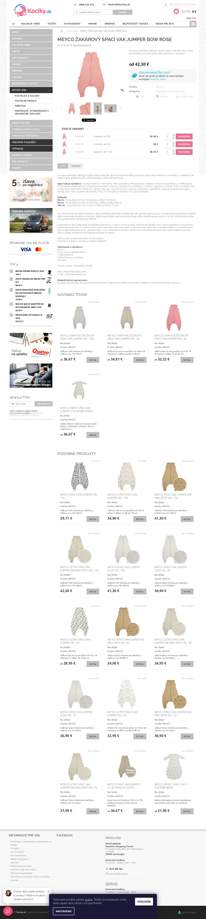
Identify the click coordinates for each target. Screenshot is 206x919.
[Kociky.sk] (33, 10)
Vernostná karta (18, 855)
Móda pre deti (165, 23)
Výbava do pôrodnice (25, 135)
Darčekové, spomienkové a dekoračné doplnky (32, 112)
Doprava (14, 862)
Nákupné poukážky (24, 142)
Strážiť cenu (187, 96)
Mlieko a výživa (22, 155)
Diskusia (75, 166)
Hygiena (17, 77)
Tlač (142, 96)
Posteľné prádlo (26, 100)
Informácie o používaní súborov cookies (30, 876)
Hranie (92, 23)
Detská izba (19, 89)
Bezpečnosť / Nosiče (135, 23)
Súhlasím (144, 901)
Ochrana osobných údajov (23, 869)
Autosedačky (72, 23)
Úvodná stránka (13, 23)
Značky (16, 167)
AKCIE (15, 32)
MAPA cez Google (115, 854)
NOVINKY (17, 38)
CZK (189, 18)
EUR (193, 18)
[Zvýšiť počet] (173, 135)
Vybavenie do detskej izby (170, 91)
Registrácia (191, 4)
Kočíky (52, 23)
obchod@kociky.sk (118, 873)
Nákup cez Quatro (19, 858)
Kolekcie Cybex (30, 23)
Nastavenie (64, 911)
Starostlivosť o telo (25, 129)
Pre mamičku (20, 161)
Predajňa (14, 848)
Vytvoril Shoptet (189, 912)
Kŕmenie (110, 23)
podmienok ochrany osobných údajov (26, 414)
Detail (93, 360)
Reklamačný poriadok (21, 866)
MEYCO (160, 86)
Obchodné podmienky (21, 873)
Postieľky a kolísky (27, 95)
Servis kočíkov (17, 851)
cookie (89, 899)
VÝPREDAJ (17, 148)
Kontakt (14, 880)
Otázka (164, 96)
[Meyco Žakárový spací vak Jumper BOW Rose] (64, 136)
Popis (63, 166)
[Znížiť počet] (173, 137)
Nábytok (20, 105)
